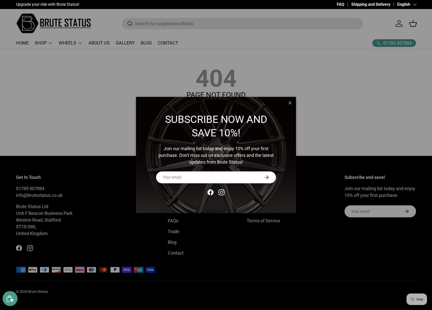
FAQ (340, 4)
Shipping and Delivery (370, 4)
